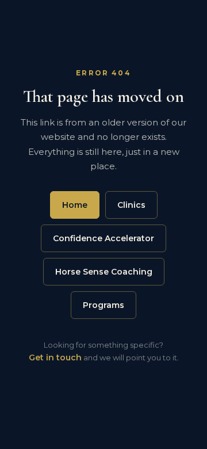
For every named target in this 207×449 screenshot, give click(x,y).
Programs (103, 305)
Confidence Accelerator (103, 238)
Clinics (131, 205)
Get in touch (55, 357)
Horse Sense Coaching (103, 272)
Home (74, 205)
